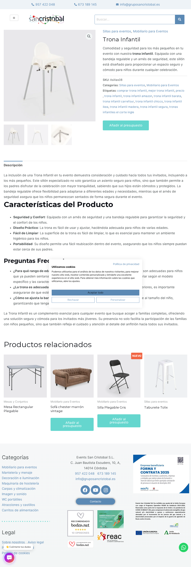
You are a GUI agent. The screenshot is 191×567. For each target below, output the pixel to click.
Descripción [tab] (13, 165)
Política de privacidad (126, 263)
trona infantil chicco (149, 101)
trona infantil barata (167, 96)
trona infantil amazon (137, 96)
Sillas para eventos (117, 31)
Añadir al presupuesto (125, 125)
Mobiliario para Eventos (150, 31)
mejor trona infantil (161, 90)
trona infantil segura (154, 107)
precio (180, 90)
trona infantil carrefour (118, 101)
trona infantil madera (124, 107)
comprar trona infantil (132, 90)
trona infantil (113, 96)
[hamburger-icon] (14, 18)
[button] (89, 36)
